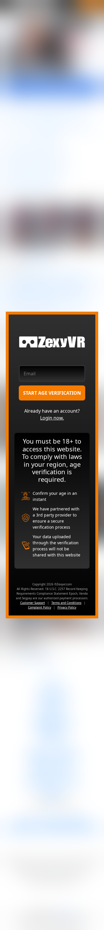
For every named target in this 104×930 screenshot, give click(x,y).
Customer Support (32, 603)
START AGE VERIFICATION (52, 393)
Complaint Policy (39, 607)
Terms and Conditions (66, 603)
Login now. (52, 418)
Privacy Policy (66, 607)
